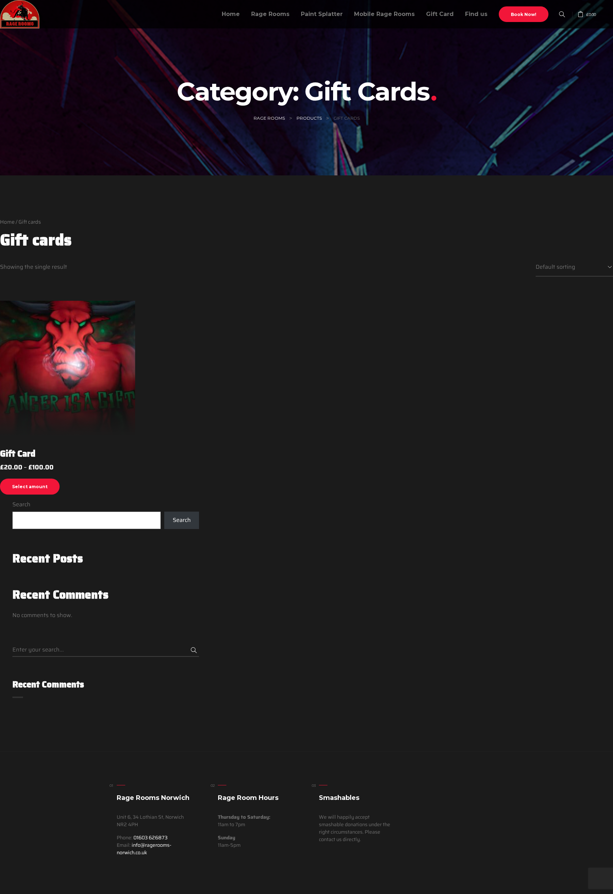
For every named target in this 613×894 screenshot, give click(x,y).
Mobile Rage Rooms (384, 14)
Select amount (30, 486)
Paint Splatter (322, 14)
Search (21, 504)
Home (231, 14)
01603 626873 (150, 837)
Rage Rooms (270, 14)
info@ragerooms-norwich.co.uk (144, 848)
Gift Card (440, 14)
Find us (476, 14)
